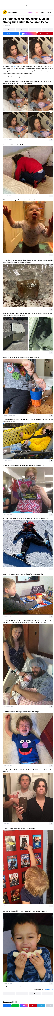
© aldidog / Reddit (6, 352)
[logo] (10, 12)
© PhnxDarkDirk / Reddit (7, 309)
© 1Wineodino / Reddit (7, 460)
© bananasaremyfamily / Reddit (9, 415)
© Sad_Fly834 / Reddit (7, 195)
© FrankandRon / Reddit (7, 765)
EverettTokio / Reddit (49, 989)
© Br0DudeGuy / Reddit (7, 983)
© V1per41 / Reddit (6, 568)
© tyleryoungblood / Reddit (8, 706)
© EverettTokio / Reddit (7, 139)
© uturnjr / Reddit (6, 823)
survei (15, 66)
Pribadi (30, 12)
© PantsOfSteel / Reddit (7, 514)
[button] (9, 29)
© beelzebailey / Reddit (7, 616)
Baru (37, 12)
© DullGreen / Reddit (7, 254)
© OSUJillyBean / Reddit (7, 905)
